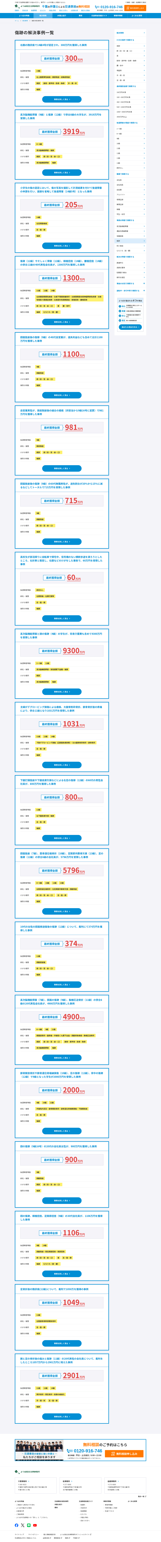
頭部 (118, 46)
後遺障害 (34, 10)
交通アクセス (109, 1511)
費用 (80, 15)
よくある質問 (137, 15)
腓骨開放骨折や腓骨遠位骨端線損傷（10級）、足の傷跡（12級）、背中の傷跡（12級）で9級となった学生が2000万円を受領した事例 (61, 1074)
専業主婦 (120, 199)
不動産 (75, 1538)
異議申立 (120, 263)
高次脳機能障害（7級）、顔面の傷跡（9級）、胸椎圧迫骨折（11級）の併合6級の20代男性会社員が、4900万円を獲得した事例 (61, 1001)
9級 (118, 138)
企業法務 (46, 1538)
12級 (118, 153)
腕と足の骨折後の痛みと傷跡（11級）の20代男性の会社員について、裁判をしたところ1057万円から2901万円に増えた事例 (61, 1360)
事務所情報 (118, 15)
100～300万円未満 (123, 97)
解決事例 (42, 15)
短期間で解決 (121, 272)
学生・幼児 (121, 214)
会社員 (119, 180)
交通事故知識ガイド (99, 15)
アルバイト (121, 194)
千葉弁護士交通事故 (66, 6)
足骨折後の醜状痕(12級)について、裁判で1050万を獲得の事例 (54, 1289)
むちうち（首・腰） (124, 250)
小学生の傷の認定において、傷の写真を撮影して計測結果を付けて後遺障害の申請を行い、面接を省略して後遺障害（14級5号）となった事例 (61, 189)
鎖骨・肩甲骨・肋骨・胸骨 (126, 60)
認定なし (120, 168)
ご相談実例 (20, 1514)
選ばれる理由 (85, 10)
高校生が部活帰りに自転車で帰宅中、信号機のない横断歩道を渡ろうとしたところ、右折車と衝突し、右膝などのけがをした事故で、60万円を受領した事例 (61, 560)
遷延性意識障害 (122, 231)
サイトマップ (19, 1534)
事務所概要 (109, 1505)
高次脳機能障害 (122, 226)
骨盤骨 (119, 70)
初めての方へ (63, 10)
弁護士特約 (52, 10)
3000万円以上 (122, 117)
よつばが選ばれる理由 (24, 1508)
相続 (66, 1538)
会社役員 (120, 185)
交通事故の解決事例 (61, 1501)
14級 (118, 163)
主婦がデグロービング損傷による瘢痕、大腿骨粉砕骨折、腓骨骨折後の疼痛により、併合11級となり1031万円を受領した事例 (61, 708)
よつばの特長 (24, 15)
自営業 (119, 190)
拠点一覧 (141, 1496)
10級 (118, 143)
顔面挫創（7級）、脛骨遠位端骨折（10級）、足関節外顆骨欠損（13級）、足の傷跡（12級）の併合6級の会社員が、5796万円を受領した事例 (61, 855)
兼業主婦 (120, 204)
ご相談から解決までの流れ (25, 1505)
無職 (118, 209)
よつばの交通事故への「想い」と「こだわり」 (32, 1517)
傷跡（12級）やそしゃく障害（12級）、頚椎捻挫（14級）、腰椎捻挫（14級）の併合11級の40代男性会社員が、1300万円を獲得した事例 (61, 262)
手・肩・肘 (121, 75)
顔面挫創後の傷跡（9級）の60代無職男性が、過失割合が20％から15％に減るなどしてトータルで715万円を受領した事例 (61, 485)
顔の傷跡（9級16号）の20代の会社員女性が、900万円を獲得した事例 (58, 1146)
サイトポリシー (33, 1534)
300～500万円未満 (123, 102)
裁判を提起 (121, 277)
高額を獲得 (121, 267)
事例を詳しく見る (61, 99)
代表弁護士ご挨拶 (111, 1508)
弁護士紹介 (61, 15)
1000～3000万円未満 (124, 112)
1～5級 (119, 129)
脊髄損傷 (120, 236)
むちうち (43, 10)
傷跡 (118, 241)
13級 (118, 158)
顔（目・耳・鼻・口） (125, 51)
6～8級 (119, 133)
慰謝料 (17, 10)
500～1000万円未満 (124, 107)
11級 (118, 148)
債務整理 (57, 1538)
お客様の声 (74, 10)
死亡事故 (120, 246)
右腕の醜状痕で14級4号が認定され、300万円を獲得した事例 (53, 45)
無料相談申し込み (137, 8)
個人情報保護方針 (49, 1534)
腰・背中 (120, 65)
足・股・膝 (121, 80)
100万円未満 (121, 92)
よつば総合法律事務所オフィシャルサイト (74, 1534)
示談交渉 (25, 10)
